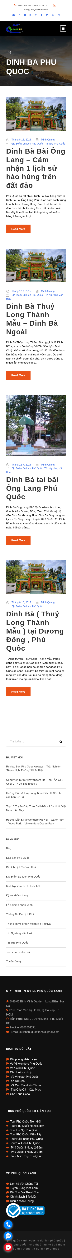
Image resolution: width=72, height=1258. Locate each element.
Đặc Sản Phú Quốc (17, 857)
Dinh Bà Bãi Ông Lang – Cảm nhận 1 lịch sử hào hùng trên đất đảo (35, 168)
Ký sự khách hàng (17, 895)
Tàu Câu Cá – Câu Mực (25, 1089)
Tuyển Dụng (13, 961)
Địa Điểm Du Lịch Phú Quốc (27, 143)
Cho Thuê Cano (20, 1094)
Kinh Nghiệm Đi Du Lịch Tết (23, 886)
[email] (13, 15)
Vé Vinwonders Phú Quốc (26, 1063)
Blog (9, 848)
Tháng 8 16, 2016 (21, 139)
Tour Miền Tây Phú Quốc (26, 1156)
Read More (18, 228)
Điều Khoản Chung (22, 1201)
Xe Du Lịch (17, 1080)
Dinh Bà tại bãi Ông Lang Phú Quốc (32, 488)
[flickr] (25, 15)
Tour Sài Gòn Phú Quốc (25, 1143)
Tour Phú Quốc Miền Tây (25, 1134)
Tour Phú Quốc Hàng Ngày (27, 1125)
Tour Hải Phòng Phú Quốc (26, 1138)
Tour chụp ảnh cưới (18, 952)
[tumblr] (41, 15)
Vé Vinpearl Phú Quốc (24, 1076)
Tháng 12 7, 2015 (21, 291)
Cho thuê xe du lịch (22, 1072)
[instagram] (59, 15)
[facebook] (19, 15)
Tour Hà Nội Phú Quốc (24, 1130)
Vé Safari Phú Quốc (22, 1068)
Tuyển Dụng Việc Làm (24, 1187)
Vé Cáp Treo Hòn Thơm (25, 1085)
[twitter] (47, 15)
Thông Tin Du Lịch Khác (20, 914)
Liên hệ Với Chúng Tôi (24, 1183)
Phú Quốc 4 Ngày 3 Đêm (26, 1151)
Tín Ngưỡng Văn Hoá (19, 933)
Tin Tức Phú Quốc (54, 143)
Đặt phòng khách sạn (23, 1059)
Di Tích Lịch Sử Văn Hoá (21, 867)
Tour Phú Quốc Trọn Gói (25, 1121)
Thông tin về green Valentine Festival (28, 923)
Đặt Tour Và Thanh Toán (25, 1192)
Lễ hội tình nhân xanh (19, 904)
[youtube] (53, 15)
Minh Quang (48, 139)
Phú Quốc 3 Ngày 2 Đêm (26, 1147)
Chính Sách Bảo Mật (23, 1196)
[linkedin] (30, 15)
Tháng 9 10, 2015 (21, 602)
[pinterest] (36, 15)
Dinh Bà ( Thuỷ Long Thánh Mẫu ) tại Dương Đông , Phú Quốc (35, 631)
